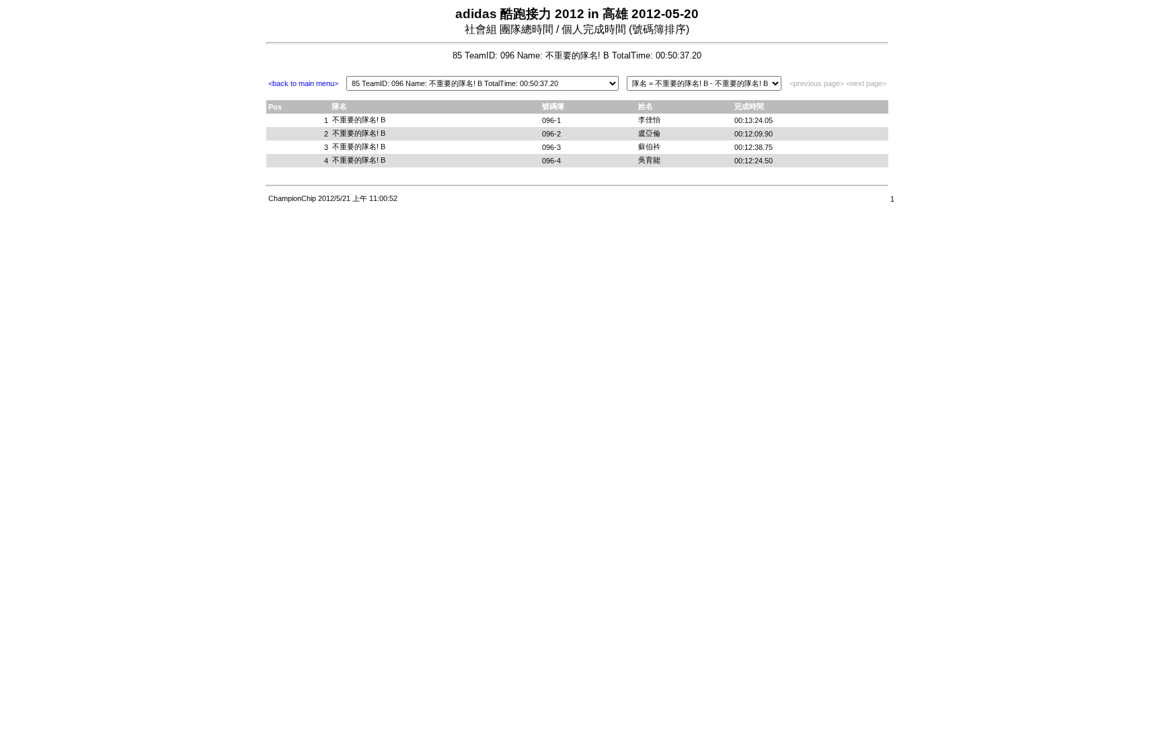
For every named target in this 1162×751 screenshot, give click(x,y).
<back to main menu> (303, 83)
